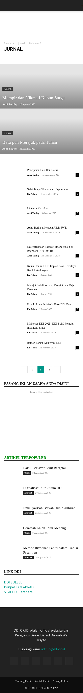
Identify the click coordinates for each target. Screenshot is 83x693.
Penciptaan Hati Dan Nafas (42, 170)
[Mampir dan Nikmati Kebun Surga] (41, 100)
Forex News (56, 57)
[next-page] (57, 369)
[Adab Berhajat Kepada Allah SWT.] (14, 233)
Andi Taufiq (9, 104)
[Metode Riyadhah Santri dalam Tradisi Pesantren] (12, 554)
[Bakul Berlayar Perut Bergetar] (12, 474)
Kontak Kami (42, 681)
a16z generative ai (15, 57)
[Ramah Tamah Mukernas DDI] (14, 348)
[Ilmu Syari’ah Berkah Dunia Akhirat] (12, 514)
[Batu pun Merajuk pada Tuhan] (41, 145)
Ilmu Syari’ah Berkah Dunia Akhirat (49, 508)
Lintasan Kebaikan (37, 208)
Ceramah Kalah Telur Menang (44, 528)
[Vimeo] (58, 661)
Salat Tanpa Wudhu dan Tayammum (47, 189)
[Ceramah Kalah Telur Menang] (12, 534)
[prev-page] (24, 369)
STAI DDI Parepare (18, 592)
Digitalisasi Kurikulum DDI (43, 488)
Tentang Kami (23, 681)
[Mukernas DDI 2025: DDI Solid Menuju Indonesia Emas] (14, 329)
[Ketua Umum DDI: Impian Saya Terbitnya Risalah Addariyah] (14, 271)
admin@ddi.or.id (53, 649)
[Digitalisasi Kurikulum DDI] (12, 494)
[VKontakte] (69, 661)
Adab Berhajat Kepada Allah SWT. (47, 227)
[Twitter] (47, 661)
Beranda (9, 43)
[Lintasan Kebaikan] (14, 213)
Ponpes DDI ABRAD (19, 587)
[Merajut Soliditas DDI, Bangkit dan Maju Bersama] (14, 290)
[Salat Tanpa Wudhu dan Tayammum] (14, 194)
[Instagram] (36, 661)
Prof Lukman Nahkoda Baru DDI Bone (49, 304)
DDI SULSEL (13, 582)
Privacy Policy (60, 681)
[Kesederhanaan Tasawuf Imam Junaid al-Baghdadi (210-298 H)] (14, 252)
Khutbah (28, 493)
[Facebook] (25, 661)
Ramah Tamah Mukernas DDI (44, 342)
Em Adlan (32, 194)
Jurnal (21, 43)
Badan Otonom (37, 57)
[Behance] (14, 661)
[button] (6, 5)
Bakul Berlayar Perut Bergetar (44, 468)
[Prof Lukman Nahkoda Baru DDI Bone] (14, 309)
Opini (27, 473)
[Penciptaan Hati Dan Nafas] (14, 175)
